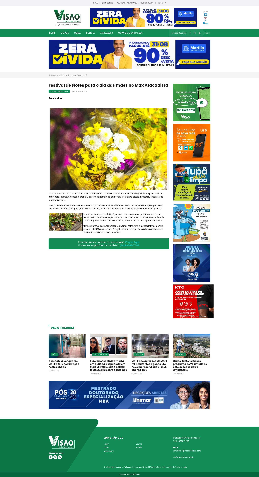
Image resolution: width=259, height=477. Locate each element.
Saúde (54, 354)
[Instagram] (194, 33)
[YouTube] (199, 33)
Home (95, 3)
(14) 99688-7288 (129, 245)
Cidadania (139, 354)
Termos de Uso (147, 3)
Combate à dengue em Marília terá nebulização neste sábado (64, 364)
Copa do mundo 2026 (130, 32)
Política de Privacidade (127, 3)
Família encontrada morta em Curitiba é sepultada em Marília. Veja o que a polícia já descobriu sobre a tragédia (108, 365)
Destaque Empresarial (77, 75)
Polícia (90, 32)
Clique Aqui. (132, 242)
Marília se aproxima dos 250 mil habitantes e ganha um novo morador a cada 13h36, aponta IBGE (149, 365)
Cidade (65, 32)
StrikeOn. (136, 474)
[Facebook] (190, 33)
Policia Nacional (100, 354)
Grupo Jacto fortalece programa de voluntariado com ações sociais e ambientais (190, 365)
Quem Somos (107, 3)
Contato (162, 3)
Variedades (106, 32)
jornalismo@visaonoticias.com (187, 450)
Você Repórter (179, 33)
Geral (77, 32)
